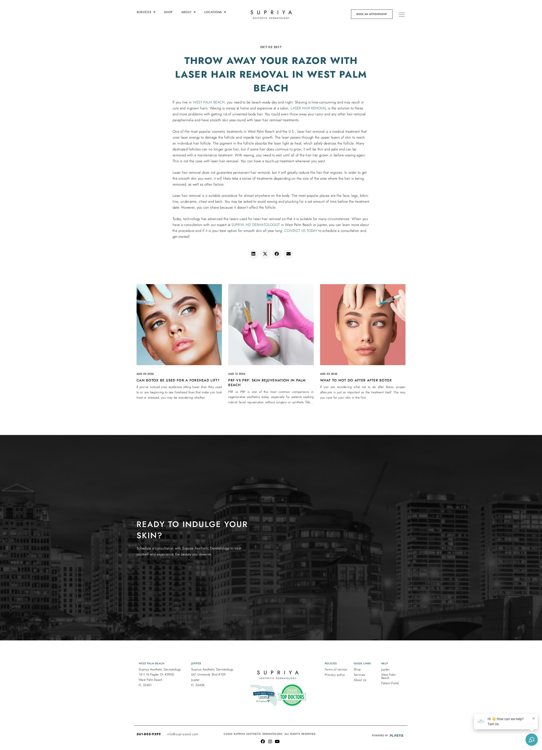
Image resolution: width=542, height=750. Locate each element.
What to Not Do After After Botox (356, 380)
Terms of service (336, 669)
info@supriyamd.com (182, 734)
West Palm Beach (209, 102)
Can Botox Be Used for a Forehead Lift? (178, 380)
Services (144, 12)
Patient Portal (390, 683)
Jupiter (385, 669)
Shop (168, 12)
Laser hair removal (309, 108)
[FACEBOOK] (263, 741)
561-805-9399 (149, 734)
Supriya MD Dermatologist (255, 224)
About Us (360, 680)
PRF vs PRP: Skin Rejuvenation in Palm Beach (267, 382)
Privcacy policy (335, 674)
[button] (253, 254)
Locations (213, 12)
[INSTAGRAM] (270, 741)
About (186, 12)
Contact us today (300, 230)
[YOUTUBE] (277, 741)
